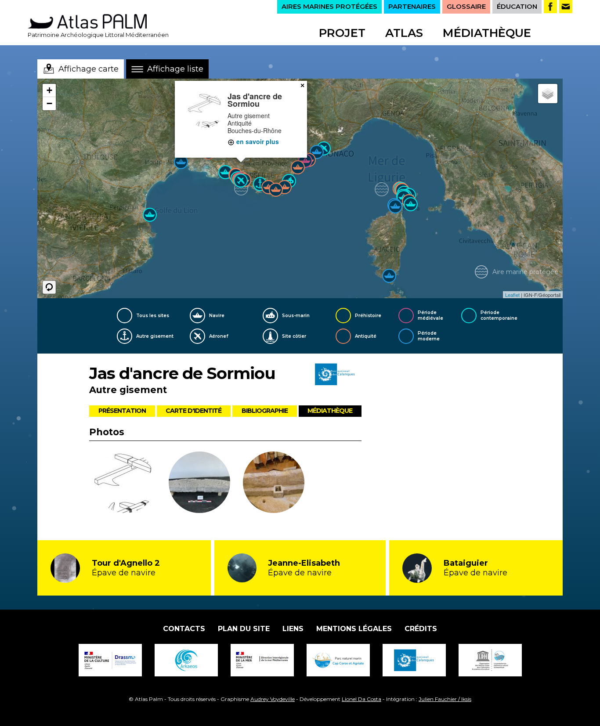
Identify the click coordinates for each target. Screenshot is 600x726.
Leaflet (512, 294)
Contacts (184, 629)
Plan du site (244, 629)
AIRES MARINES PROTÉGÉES (329, 6)
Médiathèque (487, 33)
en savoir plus (257, 141)
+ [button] (49, 90)
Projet (342, 33)
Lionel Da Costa (361, 699)
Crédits (421, 629)
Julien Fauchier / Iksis (445, 699)
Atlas (404, 33)
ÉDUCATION (517, 6)
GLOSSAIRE (466, 6)
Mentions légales (354, 629)
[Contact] (565, 6)
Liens (293, 629)
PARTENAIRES (412, 6)
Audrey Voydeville (272, 699)
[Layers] (547, 93)
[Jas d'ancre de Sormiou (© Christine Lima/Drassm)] (199, 483)
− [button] (49, 103)
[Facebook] (550, 6)
